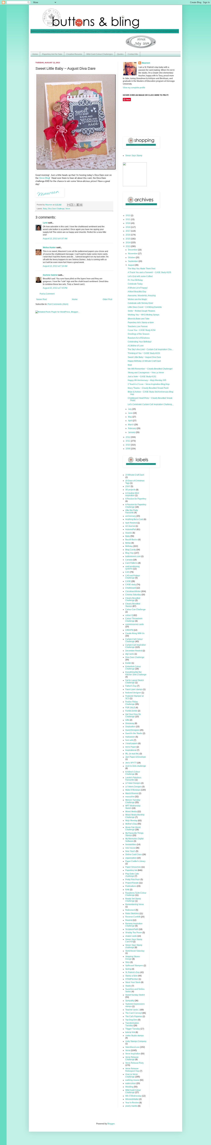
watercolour (130, 1083)
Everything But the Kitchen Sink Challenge (135, 673)
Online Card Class (133, 854)
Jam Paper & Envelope (135, 757)
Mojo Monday (131, 820)
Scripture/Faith (131, 929)
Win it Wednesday (133, 1096)
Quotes (120, 54)
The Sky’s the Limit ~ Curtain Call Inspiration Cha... (150, 349)
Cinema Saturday (133, 595)
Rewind (128, 920)
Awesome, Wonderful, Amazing (142, 295)
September (133, 261)
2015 (128, 239)
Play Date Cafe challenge (132, 875)
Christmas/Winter (133, 591)
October (132, 257)
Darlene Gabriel (50, 275)
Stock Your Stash (132, 982)
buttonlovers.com (133, 556)
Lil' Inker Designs (133, 783)
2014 (128, 242)
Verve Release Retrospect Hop (132, 1069)
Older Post (107, 299)
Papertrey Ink (131, 870)
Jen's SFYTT (130, 763)
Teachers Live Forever (138, 326)
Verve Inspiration (132, 1054)
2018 (128, 227)
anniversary (130, 516)
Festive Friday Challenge (131, 703)
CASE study (130, 584)
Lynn (45, 223)
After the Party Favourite (131, 511)
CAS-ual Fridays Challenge (132, 576)
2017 (128, 231)
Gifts (127, 720)
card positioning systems (132, 567)
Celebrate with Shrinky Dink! (140, 303)
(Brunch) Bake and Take (138, 319)
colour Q (129, 615)
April (130, 421)
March (131, 424)
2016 (128, 235)
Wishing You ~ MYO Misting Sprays (143, 315)
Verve (67, 209)
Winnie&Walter (132, 1099)
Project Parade (132, 883)
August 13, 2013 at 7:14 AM (55, 266)
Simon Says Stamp (133, 155)
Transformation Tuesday (132, 1024)
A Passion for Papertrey (135, 499)
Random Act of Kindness (139, 338)
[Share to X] (74, 204)
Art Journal (130, 526)
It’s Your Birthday (135, 280)
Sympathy (129, 1001)
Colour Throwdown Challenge (133, 619)
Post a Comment (47, 294)
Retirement (130, 910)
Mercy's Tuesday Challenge (132, 801)
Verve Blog (44, 178)
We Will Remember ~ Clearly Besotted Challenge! (150, 369)
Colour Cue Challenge (135, 609)
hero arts (129, 740)
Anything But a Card (134, 519)
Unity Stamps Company (135, 1041)
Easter (128, 663)
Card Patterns (131, 563)
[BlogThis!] (71, 204)
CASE (128, 581)
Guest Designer (132, 730)
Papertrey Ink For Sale (52, 54)
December (133, 250)
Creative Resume (74, 54)
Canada (129, 560)
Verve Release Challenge (131, 1058)
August (131, 265)
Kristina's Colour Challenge (132, 773)
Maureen (146, 63)
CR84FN (129, 630)
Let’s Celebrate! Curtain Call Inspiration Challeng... (150, 404)
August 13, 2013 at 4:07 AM (55, 238)
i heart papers (131, 743)
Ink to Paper (130, 747)
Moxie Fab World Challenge (132, 828)
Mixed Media (131, 811)
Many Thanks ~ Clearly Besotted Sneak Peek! (148, 388)
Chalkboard (130, 588)
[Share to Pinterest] (81, 204)
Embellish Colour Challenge (133, 667)
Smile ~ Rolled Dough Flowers (141, 311)
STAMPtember (131, 979)
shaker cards (131, 936)
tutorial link (130, 1032)
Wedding (129, 1087)
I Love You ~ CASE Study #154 (141, 330)
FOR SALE (130, 707)
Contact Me (133, 54)
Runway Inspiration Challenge (134, 924)
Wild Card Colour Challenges (99, 54)
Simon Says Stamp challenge (133, 946)
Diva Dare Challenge (56, 209)
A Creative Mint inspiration (132, 494)
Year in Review (132, 1103)
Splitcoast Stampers (134, 965)
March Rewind (131, 793)
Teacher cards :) (132, 1010)
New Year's (130, 851)
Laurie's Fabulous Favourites (133, 778)
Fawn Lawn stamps (134, 689)
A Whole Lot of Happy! (138, 288)
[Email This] (68, 204)
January (132, 432)
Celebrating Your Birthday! (139, 342)
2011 (128, 441)
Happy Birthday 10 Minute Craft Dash (144, 361)
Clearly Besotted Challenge (132, 599)
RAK (127, 889)
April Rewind (131, 523)
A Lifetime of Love (136, 346)
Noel (130, 365)
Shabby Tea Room (133, 932)
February (132, 428)
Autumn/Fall (130, 529)
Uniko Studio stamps (134, 1035)
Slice (127, 962)
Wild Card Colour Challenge (133, 1091)
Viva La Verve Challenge (131, 1075)
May (130, 417)
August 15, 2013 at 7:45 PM (55, 288)
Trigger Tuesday (132, 1029)
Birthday (129, 546)
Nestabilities (130, 844)
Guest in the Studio (133, 733)
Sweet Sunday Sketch (135, 995)
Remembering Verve (134, 904)
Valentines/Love (132, 1047)
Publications (130, 886)
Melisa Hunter (49, 247)
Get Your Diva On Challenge (133, 715)
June (130, 413)
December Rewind (133, 651)
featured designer (133, 693)
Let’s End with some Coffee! (140, 276)
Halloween (130, 737)
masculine (130, 797)
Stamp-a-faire (131, 976)
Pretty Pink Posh (132, 879)
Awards (128, 533)
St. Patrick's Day (132, 972)
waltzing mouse (132, 1080)
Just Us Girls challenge (135, 766)
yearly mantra (131, 1106)
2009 (128, 449)
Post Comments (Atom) (58, 304)
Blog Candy (130, 550)
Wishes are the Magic (137, 299)
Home (35, 54)
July (130, 409)
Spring (128, 969)
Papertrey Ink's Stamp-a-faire (141, 322)
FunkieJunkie (131, 711)
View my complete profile (134, 88)
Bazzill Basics (131, 539)
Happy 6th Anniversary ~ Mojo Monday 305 (147, 380)
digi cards (129, 654)
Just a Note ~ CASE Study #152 (142, 376)
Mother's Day (131, 824)
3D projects (130, 490)
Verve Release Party (134, 1063)
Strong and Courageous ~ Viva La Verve (146, 372)
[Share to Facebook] (78, 204)
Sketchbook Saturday (134, 951)
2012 (128, 437)
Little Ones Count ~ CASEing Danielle (145, 307)
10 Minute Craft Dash (134, 475)
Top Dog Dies (131, 1020)
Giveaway (129, 723)
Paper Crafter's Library (135, 861)
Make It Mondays (132, 790)
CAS (127, 572)
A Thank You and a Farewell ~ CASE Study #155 (149, 272)
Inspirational (130, 750)
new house (130, 848)
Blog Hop (129, 553)
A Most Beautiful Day (137, 291)
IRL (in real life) (132, 754)
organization (130, 858)
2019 (128, 223)
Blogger (110, 1124)
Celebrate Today (135, 284)
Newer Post (41, 299)
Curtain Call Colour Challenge (134, 640)
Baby (45, 209)
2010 (128, 445)
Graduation (130, 726)
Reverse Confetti (132, 917)
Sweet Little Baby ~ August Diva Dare (144, 357)
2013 (128, 246)
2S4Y (127, 486)
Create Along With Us (134, 633)
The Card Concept (133, 1013)
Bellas (128, 543)
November (133, 253)
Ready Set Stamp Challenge (133, 900)
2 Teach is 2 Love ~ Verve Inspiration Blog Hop (148, 384)
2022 (128, 215)
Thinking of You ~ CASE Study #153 (144, 353)
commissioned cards (134, 624)
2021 (128, 219)
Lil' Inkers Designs (133, 786)
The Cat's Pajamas (133, 1016)
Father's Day (130, 686)
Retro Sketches (132, 913)
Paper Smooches (133, 867)
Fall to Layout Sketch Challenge (134, 681)
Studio (128, 986)
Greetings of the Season (138, 334)
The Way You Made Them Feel (141, 268)
